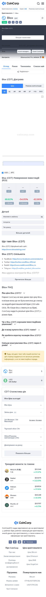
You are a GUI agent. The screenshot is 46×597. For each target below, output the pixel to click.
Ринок (15, 66)
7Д (9, 92)
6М (25, 92)
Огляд (6, 66)
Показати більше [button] (23, 453)
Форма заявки (12, 581)
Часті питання (12, 589)
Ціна (12, 86)
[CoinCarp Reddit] (19, 541)
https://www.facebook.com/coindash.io (27, 259)
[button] (13, 22)
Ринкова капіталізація (33, 86)
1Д (4, 92)
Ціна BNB (32, 560)
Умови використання (12, 556)
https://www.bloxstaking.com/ (13, 249)
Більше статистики (23, 37)
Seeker (13, 478)
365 (25, 9)
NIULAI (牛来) (15, 470)
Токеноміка (25, 66)
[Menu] (42, 3)
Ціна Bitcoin (32, 552)
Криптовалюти (7, 13)
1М (14, 92)
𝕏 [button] (9, 22)
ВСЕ (41, 92)
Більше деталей (23, 233)
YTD (35, 92)
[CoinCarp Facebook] (15, 541)
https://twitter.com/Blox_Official (23, 262)
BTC (12, 172)
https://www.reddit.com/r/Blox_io (23, 265)
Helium (13, 487)
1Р (30, 92)
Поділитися (24, 72)
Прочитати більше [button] (23, 279)
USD (6, 172)
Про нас (12, 552)
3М (20, 92)
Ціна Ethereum (32, 556)
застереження (12, 567)
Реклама (12, 577)
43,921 (15, 9)
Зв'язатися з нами (12, 585)
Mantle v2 (14, 504)
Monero (13, 495)
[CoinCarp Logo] (11, 3)
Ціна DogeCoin (32, 564)
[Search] (38, 3)
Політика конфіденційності (12, 561)
